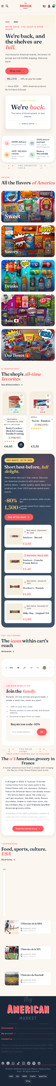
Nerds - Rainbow (41, 421)
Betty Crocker (12, 424)
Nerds (34, 417)
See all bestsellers (10, 385)
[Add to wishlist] (21, 396)
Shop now (17, 70)
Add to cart (21, 445)
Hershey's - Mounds (33, 588)
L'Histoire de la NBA (31, 923)
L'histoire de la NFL (31, 949)
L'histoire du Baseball (32, 975)
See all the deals (17, 517)
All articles (6, 859)
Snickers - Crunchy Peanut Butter (33, 561)
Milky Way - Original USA (36, 613)
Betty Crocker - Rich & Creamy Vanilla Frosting (15, 431)
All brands (6, 651)
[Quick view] (21, 402)
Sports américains (29, 931)
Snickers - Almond (32, 537)
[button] (52, 419)
